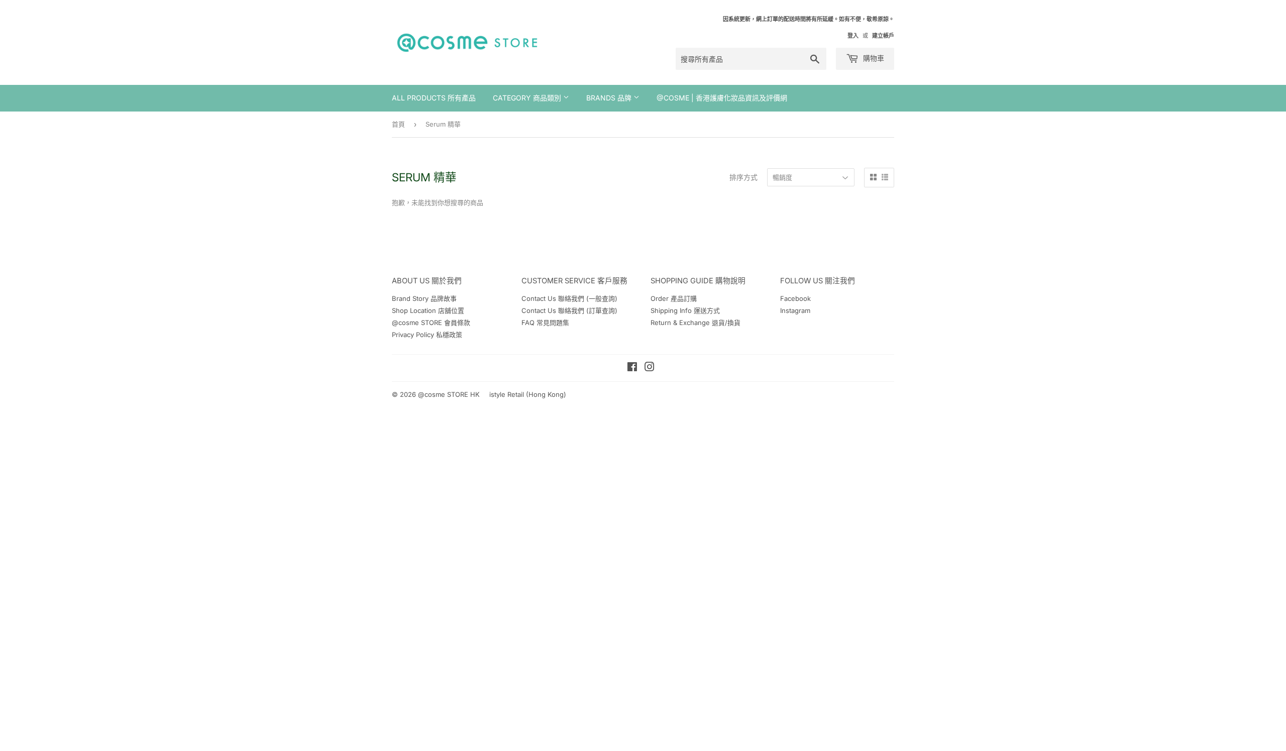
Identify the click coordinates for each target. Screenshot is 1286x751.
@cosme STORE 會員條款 (431, 322)
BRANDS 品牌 (609, 97)
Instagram (795, 310)
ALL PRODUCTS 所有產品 (434, 97)
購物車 (872, 58)
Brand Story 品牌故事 (424, 298)
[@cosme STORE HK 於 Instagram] (650, 368)
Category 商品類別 (528, 97)
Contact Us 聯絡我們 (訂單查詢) (569, 310)
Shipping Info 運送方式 (685, 310)
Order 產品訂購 (674, 298)
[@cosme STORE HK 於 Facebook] (632, 368)
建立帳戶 (883, 35)
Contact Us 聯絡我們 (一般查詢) (569, 298)
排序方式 (743, 177)
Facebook (795, 298)
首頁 (398, 124)
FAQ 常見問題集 (545, 322)
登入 (853, 35)
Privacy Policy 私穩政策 (427, 335)
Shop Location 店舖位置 (428, 310)
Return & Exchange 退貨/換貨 (695, 322)
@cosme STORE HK (449, 394)
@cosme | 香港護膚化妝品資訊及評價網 (722, 97)
